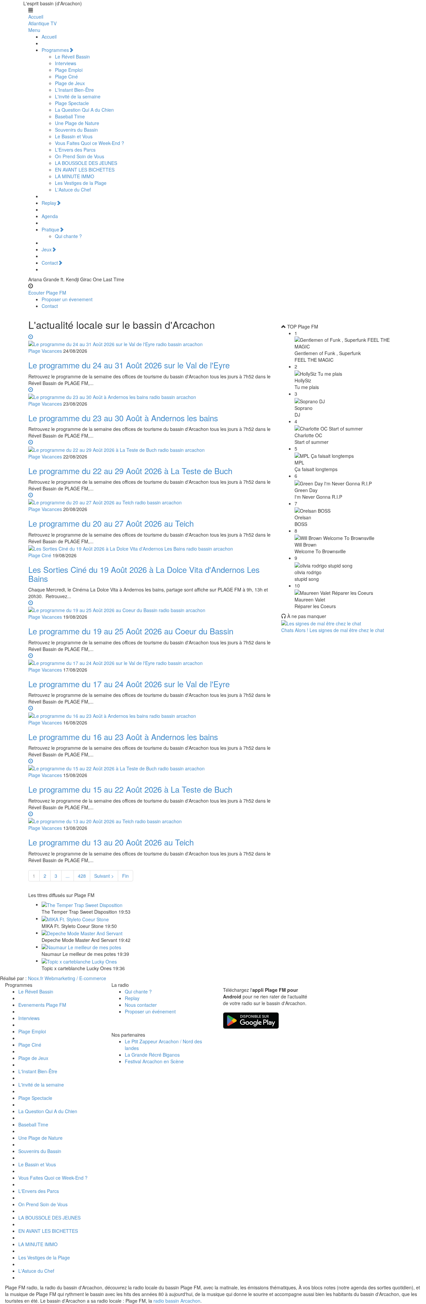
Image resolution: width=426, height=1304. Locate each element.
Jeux (47, 249)
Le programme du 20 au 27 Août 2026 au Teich (111, 523)
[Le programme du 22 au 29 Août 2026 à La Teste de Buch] (149, 445)
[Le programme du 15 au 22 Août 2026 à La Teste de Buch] (149, 764)
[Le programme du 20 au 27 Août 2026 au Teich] (149, 498)
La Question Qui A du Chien (84, 109)
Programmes (55, 50)
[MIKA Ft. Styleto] (75, 918)
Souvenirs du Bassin (76, 129)
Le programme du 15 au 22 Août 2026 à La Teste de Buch (130, 789)
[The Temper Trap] (82, 904)
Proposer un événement (150, 1011)
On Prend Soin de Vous (79, 156)
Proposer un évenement (67, 299)
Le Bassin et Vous (74, 136)
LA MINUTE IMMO (74, 176)
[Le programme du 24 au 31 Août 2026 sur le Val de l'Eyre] (149, 340)
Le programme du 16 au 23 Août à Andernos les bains (123, 736)
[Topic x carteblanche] (79, 960)
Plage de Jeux (70, 83)
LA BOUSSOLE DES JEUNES (86, 163)
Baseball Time (70, 116)
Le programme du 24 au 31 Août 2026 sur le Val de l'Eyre (129, 365)
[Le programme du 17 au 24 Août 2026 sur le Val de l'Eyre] (149, 659)
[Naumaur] (81, 946)
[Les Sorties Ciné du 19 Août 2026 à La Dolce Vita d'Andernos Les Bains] (130, 548)
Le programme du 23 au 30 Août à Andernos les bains (123, 418)
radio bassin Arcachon (176, 1300)
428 (82, 875)
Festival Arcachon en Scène (154, 1061)
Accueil (35, 16)
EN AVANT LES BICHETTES (84, 169)
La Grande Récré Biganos (152, 1054)
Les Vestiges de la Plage (80, 183)
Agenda (50, 216)
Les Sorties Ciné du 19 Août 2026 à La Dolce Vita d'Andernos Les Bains (144, 574)
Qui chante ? (68, 236)
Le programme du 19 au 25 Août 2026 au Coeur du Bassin (130, 631)
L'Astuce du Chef (73, 189)
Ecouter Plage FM (47, 292)
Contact (50, 262)
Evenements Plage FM (42, 1004)
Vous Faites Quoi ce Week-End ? (89, 143)
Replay (49, 202)
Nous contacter (141, 1004)
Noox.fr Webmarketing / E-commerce (67, 978)
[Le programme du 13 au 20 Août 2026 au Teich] (149, 817)
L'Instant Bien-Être (74, 89)
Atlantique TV (42, 23)
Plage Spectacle (72, 103)
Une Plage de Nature (77, 123)
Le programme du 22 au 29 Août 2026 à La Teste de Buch (130, 470)
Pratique (50, 229)
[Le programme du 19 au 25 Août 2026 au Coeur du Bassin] (149, 606)
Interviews (65, 63)
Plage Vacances (45, 350)
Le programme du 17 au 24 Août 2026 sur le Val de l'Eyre (129, 684)
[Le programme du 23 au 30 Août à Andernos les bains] (149, 393)
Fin (125, 875)
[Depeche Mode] (82, 932)
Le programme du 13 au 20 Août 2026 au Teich (111, 842)
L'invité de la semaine (78, 96)
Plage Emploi (69, 69)
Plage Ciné (66, 76)
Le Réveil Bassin (72, 56)
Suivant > (104, 875)
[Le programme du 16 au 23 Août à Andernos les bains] (149, 711)
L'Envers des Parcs (75, 149)
